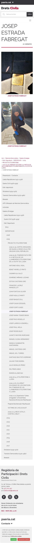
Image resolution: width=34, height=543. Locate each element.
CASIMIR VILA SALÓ (15, 273)
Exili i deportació (8, 187)
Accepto (13, 539)
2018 (8, 442)
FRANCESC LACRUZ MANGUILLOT (16, 286)
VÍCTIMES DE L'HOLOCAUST (17, 408)
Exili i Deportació (7, 160)
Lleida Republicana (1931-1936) (13, 179)
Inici (3, 158)
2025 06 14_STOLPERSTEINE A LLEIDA (19, 378)
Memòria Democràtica (11, 158)
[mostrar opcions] (12, 523)
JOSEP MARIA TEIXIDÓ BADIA (19, 315)
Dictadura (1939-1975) (10, 191)
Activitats (6, 207)
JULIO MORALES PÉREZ (17, 365)
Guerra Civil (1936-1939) (10, 183)
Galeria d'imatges (24, 158)
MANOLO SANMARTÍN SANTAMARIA (16, 344)
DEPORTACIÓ (17, 160)
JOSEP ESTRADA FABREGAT (18, 311)
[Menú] (13, 2)
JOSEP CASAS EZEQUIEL (17, 303)
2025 (24, 160)
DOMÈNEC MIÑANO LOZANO (19, 277)
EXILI (7, 227)
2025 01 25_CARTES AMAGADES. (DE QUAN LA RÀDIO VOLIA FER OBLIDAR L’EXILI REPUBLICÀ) (20, 249)
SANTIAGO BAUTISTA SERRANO (20, 357)
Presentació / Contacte (10, 175)
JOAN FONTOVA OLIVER (17, 291)
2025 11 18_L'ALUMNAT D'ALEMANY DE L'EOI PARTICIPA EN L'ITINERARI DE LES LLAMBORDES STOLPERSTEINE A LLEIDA (20, 387)
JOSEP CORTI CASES (16, 307)
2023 (8, 422)
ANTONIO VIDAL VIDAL (17, 265)
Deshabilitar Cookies (23, 539)
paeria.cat (6, 2)
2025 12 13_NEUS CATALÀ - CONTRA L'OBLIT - (17, 413)
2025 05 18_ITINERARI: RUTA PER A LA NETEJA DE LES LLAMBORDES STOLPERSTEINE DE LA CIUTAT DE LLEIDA (17, 166)
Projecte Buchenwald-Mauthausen (19, 404)
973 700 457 (8, 488)
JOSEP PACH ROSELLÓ (17, 319)
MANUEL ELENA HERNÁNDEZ (19, 339)
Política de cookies (16, 536)
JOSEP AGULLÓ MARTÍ (16, 295)
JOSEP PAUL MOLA (15, 327)
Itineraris (5, 199)
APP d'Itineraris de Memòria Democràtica (16, 203)
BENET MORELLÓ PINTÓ (17, 269)
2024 (8, 418)
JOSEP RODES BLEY (16, 331)
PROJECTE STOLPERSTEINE (10, 162)
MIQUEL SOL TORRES (16, 353)
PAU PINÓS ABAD (15, 369)
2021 (8, 430)
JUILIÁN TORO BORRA (16, 361)
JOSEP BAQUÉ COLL (16, 299)
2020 (8, 434)
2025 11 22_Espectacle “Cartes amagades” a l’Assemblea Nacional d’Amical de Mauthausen (20, 398)
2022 (8, 426)
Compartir (28, 44)
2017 (8, 446)
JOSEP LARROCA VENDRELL (18, 323)
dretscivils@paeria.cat (11, 490)
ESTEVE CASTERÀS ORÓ (17, 281)
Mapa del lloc (11, 511)
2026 (8, 235)
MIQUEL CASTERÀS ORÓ (17, 349)
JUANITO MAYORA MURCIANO (19, 335)
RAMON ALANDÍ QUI (16, 373)
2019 (8, 438)
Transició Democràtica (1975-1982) (14, 195)
